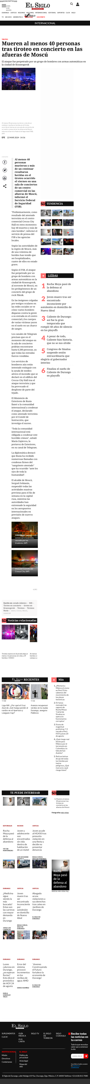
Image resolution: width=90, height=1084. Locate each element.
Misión (4, 1055)
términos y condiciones (75, 1066)
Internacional (45, 23)
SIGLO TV (35, 1033)
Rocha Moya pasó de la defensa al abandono (59, 287)
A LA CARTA (22, 1040)
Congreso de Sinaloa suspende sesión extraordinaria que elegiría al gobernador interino (56, 355)
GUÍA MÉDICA (22, 1034)
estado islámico (20, 603)
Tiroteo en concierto (12, 605)
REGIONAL (21, 13)
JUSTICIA (13, 13)
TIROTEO (5, 39)
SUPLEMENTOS (8, 1033)
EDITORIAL (52, 13)
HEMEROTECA (18, 17)
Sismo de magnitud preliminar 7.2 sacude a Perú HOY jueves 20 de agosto (62, 730)
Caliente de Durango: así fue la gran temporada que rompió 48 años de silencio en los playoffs (56, 323)
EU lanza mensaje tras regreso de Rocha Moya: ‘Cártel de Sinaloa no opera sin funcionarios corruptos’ (61, 712)
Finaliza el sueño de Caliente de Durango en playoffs (59, 372)
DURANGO (5, 13)
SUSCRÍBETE (41, 17)
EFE (3, 137)
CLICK (68, 13)
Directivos (6, 1058)
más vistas (65, 812)
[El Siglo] (20, 1031)
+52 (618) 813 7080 (80, 1076)
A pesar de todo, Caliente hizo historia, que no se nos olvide (59, 340)
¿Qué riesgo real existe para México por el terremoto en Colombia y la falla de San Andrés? (62, 746)
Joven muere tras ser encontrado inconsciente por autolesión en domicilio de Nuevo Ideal (56, 303)
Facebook (5, 164)
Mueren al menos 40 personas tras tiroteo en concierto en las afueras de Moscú (62, 803)
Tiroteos (21, 608)
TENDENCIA (55, 203)
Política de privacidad (23, 1056)
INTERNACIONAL (41, 13)
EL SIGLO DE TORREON (47, 1035)
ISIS (30, 603)
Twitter (5, 172)
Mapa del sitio (23, 1065)
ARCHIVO (8, 17)
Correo (5, 180)
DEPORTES (61, 13)
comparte (5, 188)
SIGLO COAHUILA (61, 1034)
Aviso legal (23, 1061)
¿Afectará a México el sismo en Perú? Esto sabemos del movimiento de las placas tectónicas (62, 693)
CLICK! (5, 1037)
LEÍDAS (53, 275)
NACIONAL (30, 13)
